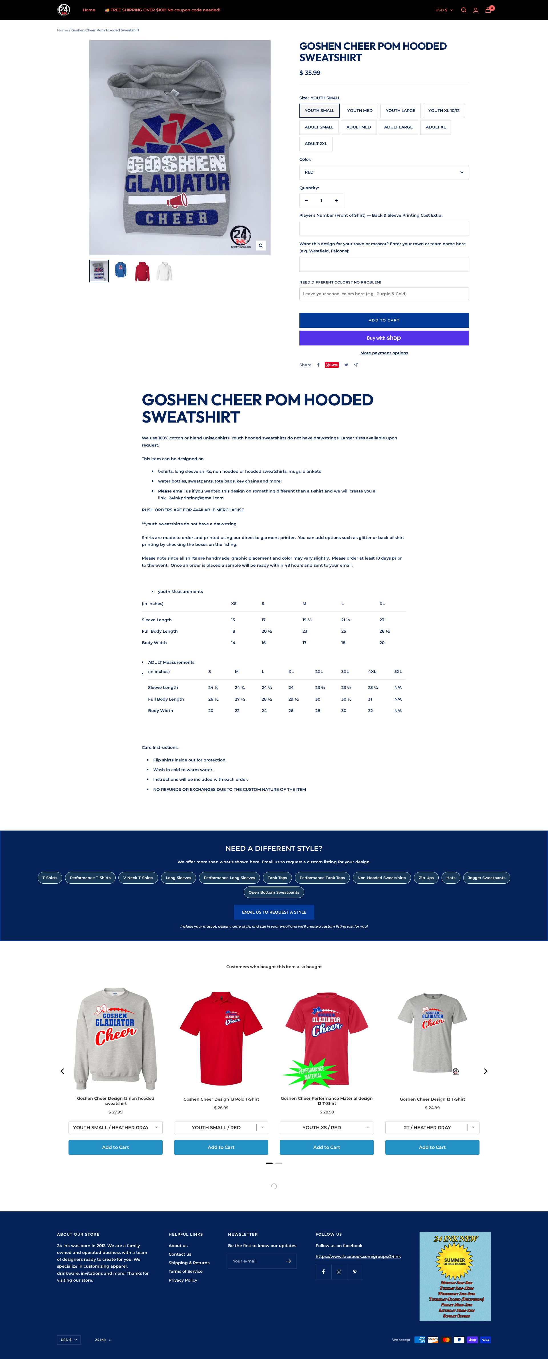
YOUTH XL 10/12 (444, 110)
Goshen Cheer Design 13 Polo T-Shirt (221, 1099)
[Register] (288, 1261)
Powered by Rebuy (274, 1171)
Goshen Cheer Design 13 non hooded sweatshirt (115, 1101)
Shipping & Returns (189, 1262)
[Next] (485, 1071)
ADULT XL (436, 127)
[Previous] (62, 1071)
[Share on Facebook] (318, 365)
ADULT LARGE (398, 127)
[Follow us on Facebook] (323, 1272)
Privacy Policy (183, 1280)
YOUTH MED (360, 110)
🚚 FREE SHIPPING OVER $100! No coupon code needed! (162, 10)
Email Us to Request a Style (274, 912)
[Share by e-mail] (356, 365)
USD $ (441, 10)
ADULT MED (358, 127)
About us (178, 1245)
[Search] (463, 10)
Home (89, 10)
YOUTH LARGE (400, 110)
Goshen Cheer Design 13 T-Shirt (432, 1099)
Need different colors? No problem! (340, 282)
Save (334, 365)
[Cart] (488, 10)
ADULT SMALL (319, 127)
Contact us (180, 1254)
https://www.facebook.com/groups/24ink (358, 1256)
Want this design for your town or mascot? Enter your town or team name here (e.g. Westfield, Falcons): (382, 247)
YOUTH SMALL (319, 110)
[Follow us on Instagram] (339, 1272)
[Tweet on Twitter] (346, 365)
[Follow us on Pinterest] (355, 1272)
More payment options (384, 352)
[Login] (475, 10)
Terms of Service (186, 1271)
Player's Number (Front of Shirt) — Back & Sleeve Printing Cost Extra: (370, 215)
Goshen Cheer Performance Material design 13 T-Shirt (327, 1101)
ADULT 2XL (316, 143)
